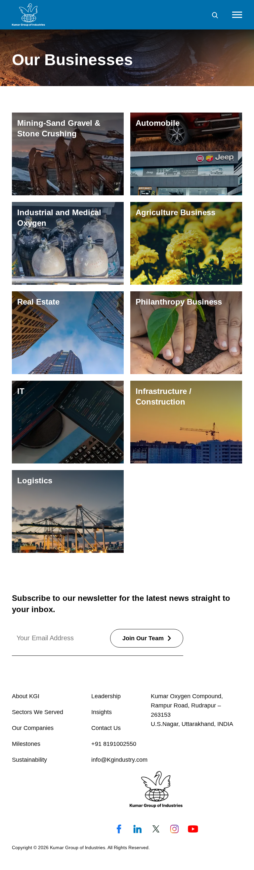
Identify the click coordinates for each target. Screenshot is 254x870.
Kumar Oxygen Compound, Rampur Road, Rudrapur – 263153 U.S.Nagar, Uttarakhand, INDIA (192, 710)
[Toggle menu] (237, 15)
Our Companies (33, 728)
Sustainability (29, 759)
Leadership (106, 696)
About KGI (25, 696)
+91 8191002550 (113, 744)
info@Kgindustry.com (119, 759)
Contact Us (106, 728)
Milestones (26, 744)
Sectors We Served (37, 712)
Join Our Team (143, 638)
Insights (101, 712)
